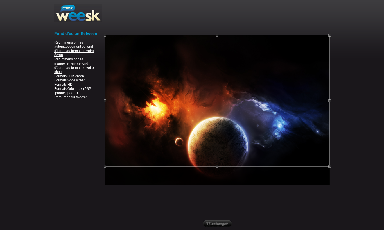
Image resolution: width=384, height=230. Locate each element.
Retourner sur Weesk (70, 97)
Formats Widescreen (70, 80)
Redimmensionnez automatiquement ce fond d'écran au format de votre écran (74, 48)
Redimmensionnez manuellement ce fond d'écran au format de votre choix (74, 65)
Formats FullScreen (69, 76)
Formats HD (63, 84)
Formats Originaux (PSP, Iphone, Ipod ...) (72, 91)
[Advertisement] (217, 16)
